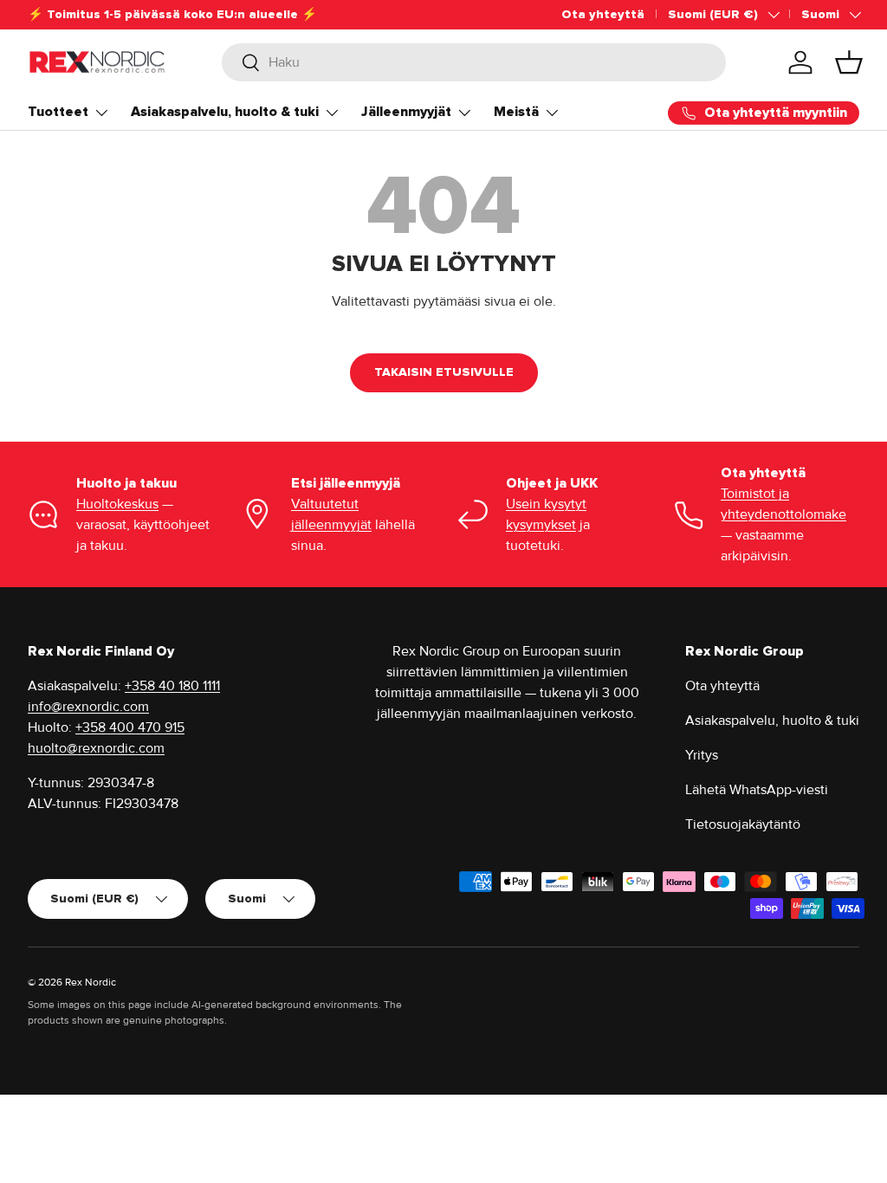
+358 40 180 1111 (172, 686)
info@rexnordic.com (88, 706)
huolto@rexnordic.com (96, 748)
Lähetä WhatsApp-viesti (756, 789)
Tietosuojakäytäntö (742, 824)
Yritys (701, 755)
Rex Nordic (90, 982)
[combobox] (474, 62)
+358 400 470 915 (130, 727)
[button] (849, 62)
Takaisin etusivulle (444, 372)
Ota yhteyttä (602, 14)
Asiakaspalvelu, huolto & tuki (772, 720)
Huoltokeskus (117, 504)
